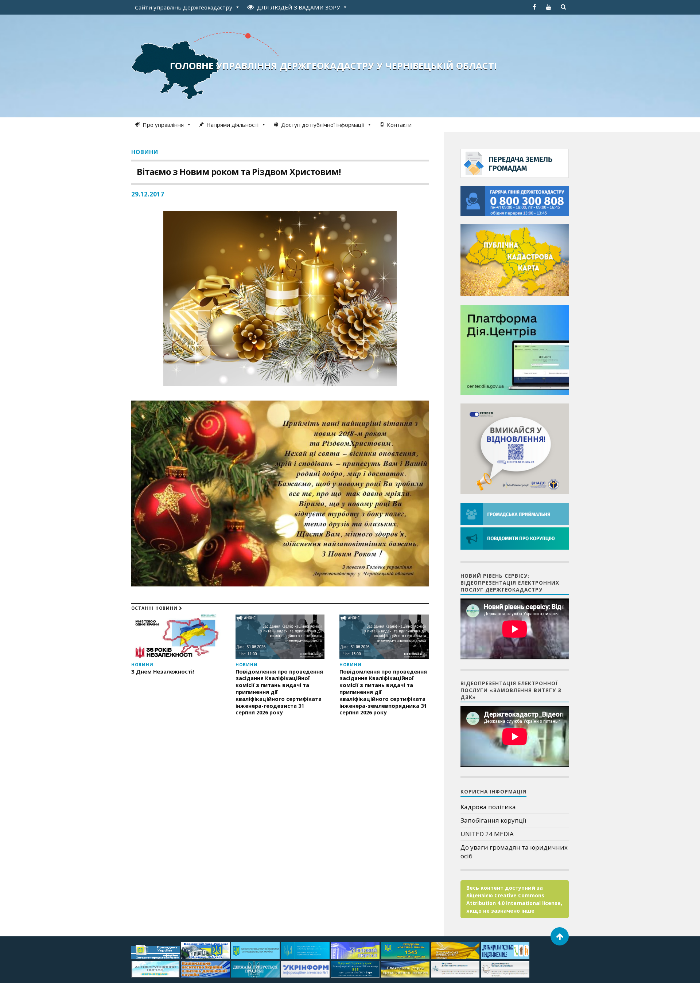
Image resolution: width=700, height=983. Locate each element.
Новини (144, 152)
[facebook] (534, 6)
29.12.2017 (147, 194)
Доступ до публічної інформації (322, 124)
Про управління (163, 124)
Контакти (399, 124)
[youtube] (548, 6)
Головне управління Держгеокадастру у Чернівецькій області (333, 65)
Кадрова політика (488, 807)
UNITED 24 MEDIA (487, 834)
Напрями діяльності (232, 124)
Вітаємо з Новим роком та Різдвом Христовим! (239, 171)
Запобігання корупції (493, 820)
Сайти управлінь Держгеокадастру (183, 7)
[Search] (563, 6)
